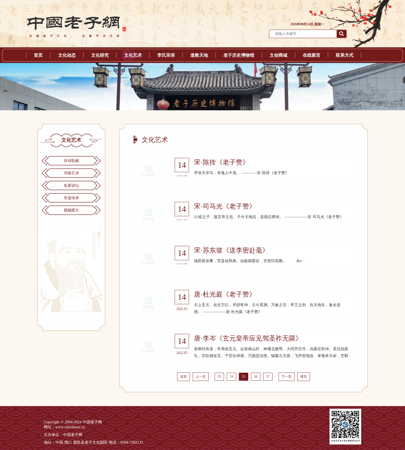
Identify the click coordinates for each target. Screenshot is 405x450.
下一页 (286, 376)
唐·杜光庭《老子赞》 (225, 294)
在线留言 (311, 55)
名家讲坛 (71, 185)
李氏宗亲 (166, 55)
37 (267, 376)
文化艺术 (133, 55)
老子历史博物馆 (238, 55)
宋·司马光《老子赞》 (225, 206)
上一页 (201, 376)
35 (243, 376)
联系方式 (344, 55)
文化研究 (100, 55)
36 (255, 376)
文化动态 (67, 55)
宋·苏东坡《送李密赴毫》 (231, 250)
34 (231, 376)
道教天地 (199, 55)
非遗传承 (71, 198)
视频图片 (71, 210)
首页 (38, 55)
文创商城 (278, 55)
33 (219, 376)
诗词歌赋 (71, 161)
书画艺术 (71, 173)
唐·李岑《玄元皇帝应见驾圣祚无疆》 (248, 338)
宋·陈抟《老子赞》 (221, 162)
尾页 (303, 376)
